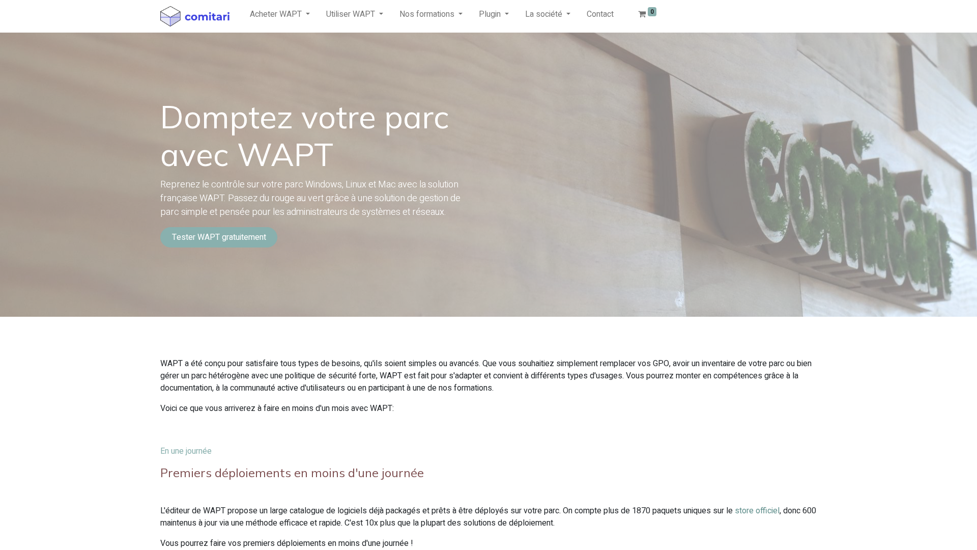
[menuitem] (600, 16)
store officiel (757, 511)
